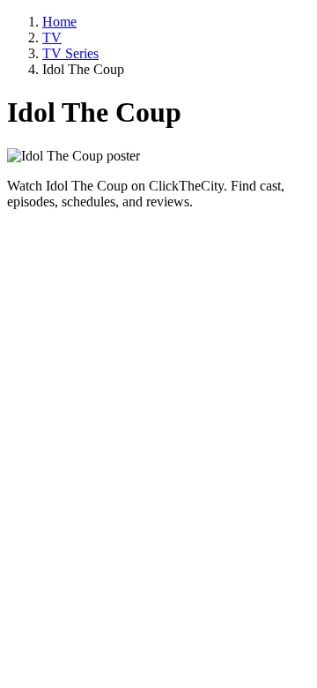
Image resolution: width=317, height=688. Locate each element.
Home (59, 21)
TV (52, 37)
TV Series (70, 53)
